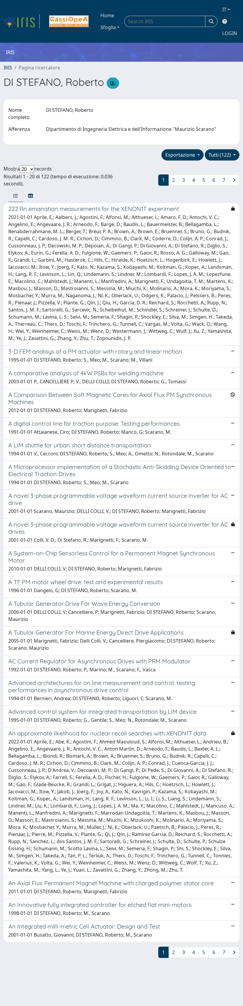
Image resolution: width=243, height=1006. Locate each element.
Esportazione (180, 155)
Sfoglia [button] (108, 27)
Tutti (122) (220, 155)
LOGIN (229, 33)
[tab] (15, 196)
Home (107, 15)
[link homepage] (22, 21)
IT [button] (224, 9)
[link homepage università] (68, 21)
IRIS (8, 67)
